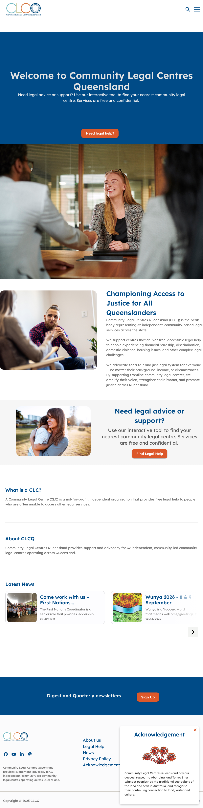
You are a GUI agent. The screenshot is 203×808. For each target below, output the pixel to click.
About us (92, 740)
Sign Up (148, 697)
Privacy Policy (97, 758)
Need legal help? (100, 133)
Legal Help (93, 746)
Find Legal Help (149, 454)
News (88, 752)
